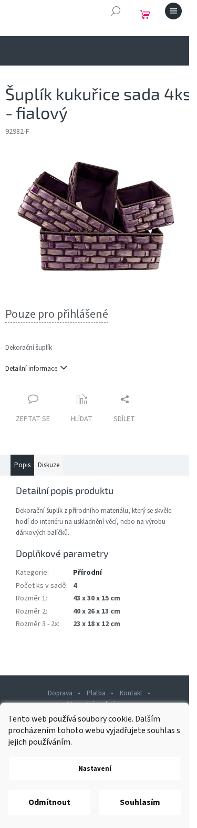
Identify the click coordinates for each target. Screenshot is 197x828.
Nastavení (94, 768)
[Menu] (173, 11)
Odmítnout (49, 802)
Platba (96, 693)
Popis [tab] (22, 465)
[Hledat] (115, 11)
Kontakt (131, 693)
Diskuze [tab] (48, 465)
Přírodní (87, 572)
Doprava (60, 693)
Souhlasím (140, 802)
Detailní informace (31, 368)
